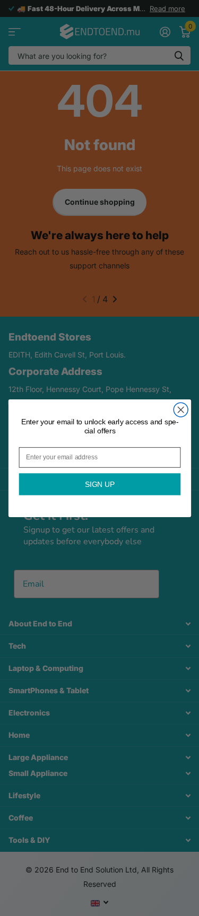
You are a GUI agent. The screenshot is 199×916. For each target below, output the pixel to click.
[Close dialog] (181, 410)
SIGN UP (99, 484)
